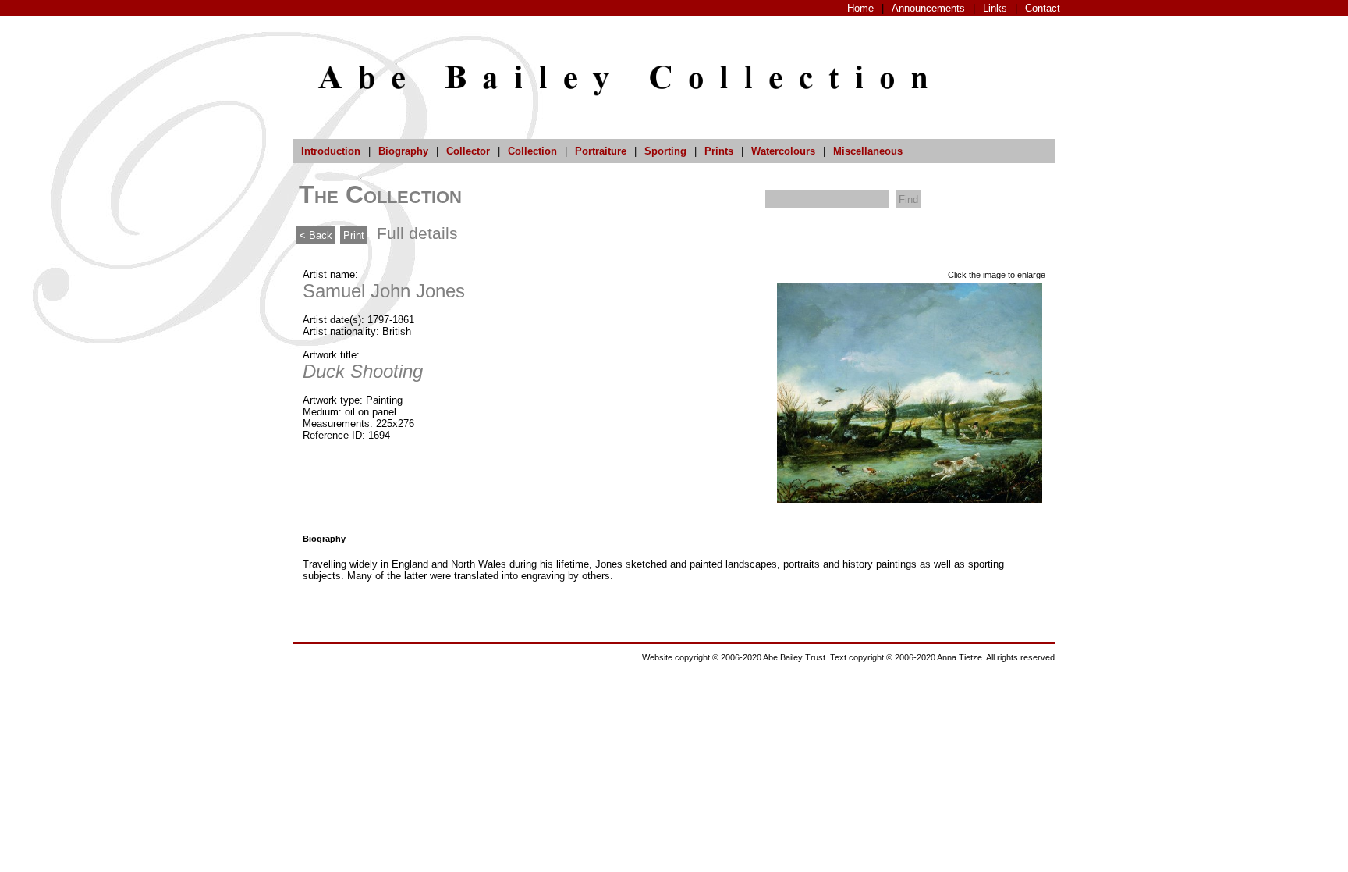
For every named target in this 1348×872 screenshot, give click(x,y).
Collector (468, 151)
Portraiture (600, 151)
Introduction (330, 151)
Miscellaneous (868, 151)
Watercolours (783, 151)
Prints (718, 151)
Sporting (665, 151)
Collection (532, 151)
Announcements (928, 8)
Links (995, 8)
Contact (1042, 8)
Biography (403, 151)
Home (860, 8)
